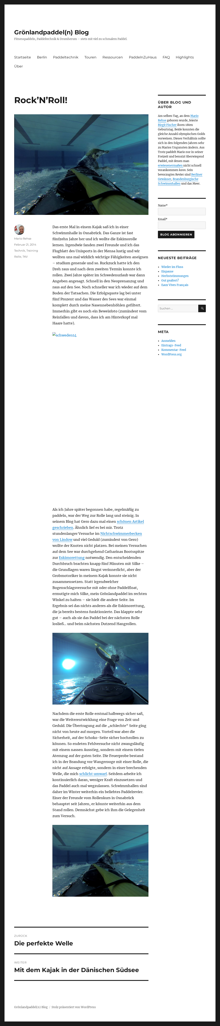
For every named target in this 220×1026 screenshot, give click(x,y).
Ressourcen (112, 57)
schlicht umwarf (93, 774)
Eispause (167, 271)
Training (32, 250)
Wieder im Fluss (172, 267)
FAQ (166, 57)
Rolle (17, 256)
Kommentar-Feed (173, 350)
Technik (19, 250)
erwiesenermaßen (170, 165)
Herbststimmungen (175, 276)
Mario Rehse (22, 238)
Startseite (22, 57)
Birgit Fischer (167, 125)
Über (18, 66)
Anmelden (168, 341)
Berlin (42, 57)
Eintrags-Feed (171, 345)
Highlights (185, 57)
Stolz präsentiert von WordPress (74, 1007)
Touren (90, 57)
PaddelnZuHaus (143, 57)
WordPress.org (171, 354)
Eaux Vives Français (174, 285)
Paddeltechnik (65, 57)
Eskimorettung (72, 557)
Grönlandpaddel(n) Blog (51, 32)
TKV (25, 256)
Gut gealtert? (170, 280)
